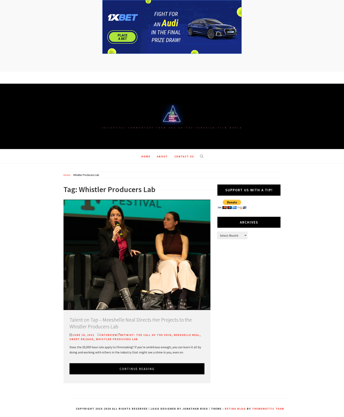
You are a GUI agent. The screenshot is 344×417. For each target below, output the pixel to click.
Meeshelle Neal (187, 335)
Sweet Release (81, 339)
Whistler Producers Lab (117, 339)
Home (145, 156)
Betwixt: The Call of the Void (146, 335)
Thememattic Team (268, 408)
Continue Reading (137, 369)
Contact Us (184, 156)
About (162, 156)
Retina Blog (235, 408)
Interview (109, 335)
